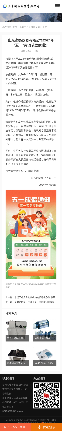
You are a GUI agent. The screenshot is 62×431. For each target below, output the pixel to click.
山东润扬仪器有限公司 (35, 420)
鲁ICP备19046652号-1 (29, 423)
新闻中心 (24, 27)
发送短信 (49, 427)
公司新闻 (35, 27)
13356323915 (17, 427)
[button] (57, 5)
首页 (15, 27)
